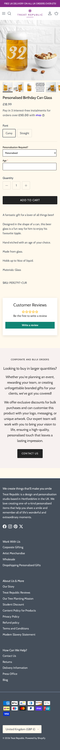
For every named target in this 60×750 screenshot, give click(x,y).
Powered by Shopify (35, 738)
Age (4, 160)
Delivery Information (15, 667)
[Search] (11, 13)
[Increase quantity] (26, 185)
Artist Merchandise (14, 553)
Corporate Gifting (13, 547)
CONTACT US (30, 453)
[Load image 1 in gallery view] (30, 50)
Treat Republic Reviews (16, 592)
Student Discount (13, 604)
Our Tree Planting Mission (18, 598)
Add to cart (30, 200)
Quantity (8, 178)
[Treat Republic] (30, 13)
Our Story (8, 586)
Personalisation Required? (15, 147)
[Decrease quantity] (7, 185)
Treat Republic (17, 738)
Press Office (10, 673)
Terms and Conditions (16, 628)
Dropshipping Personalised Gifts (22, 565)
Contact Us (9, 655)
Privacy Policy (11, 616)
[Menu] (3, 13)
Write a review (30, 325)
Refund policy (11, 622)
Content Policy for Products (19, 610)
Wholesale (9, 559)
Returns (7, 662)
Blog (5, 679)
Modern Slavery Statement (19, 634)
